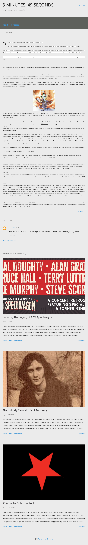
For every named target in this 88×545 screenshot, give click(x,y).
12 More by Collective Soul (18, 503)
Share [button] (80, 212)
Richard (12, 228)
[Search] (79, 4)
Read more (81, 340)
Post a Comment (9, 241)
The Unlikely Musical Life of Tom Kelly (25, 410)
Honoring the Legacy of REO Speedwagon (27, 317)
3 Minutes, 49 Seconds (28, 4)
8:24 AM (12, 235)
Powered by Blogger (45, 539)
